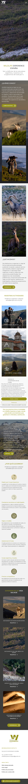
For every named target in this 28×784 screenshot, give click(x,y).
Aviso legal (23, 404)
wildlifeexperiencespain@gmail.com (11, 756)
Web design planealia (7, 765)
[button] (26, 2)
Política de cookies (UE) (8, 772)
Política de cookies (6, 404)
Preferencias (14, 402)
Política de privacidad (16, 404)
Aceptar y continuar (14, 398)
